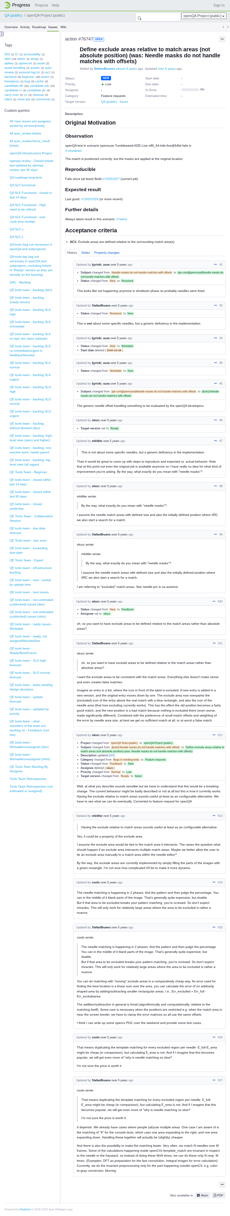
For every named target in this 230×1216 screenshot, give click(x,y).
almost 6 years (126, 68)
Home (18, 5)
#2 (221, 305)
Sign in (219, 5)
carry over (11, 94)
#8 (221, 486)
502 (7, 54)
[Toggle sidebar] (2, 34)
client (8, 99)
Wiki (63, 27)
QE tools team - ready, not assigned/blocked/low (28, 638)
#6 (221, 420)
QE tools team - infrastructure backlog (31, 570)
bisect (45, 76)
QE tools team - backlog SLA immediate (30, 324)
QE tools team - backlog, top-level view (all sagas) (30, 462)
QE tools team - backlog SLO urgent (30, 414)
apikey (9, 63)
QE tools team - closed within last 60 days (30, 494)
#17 (220, 1080)
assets (35, 67)
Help (55, 5)
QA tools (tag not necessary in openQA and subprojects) (31, 247)
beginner (28, 76)
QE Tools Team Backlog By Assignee (29, 769)
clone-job (23, 99)
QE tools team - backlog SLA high (30, 312)
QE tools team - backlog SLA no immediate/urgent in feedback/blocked (30, 350)
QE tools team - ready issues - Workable (31, 626)
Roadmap (39, 27)
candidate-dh (13, 85)
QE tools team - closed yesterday (26, 506)
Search (139, 17)
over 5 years (167, 68)
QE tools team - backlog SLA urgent (30, 377)
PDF (220, 1195)
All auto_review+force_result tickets (30, 143)
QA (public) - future (114, 101)
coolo (96, 882)
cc (25, 94)
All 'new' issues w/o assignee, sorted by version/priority (30, 123)
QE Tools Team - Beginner (28, 472)
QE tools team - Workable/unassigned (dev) (29, 745)
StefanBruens (104, 68)
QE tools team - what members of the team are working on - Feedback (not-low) (30, 728)
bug (27, 81)
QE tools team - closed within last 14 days (30, 482)
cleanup (38, 94)
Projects (41, 5)
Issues (53, 27)
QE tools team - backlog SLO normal (30, 401)
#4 (221, 363)
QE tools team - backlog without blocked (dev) (27, 426)
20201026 (91, 199)
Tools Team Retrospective (28, 779)
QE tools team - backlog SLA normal (30, 365)
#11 (220, 643)
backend (10, 76)
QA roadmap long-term (26, 177)
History (72, 252)
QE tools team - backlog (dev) (31, 290)
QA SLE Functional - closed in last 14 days (31, 195)
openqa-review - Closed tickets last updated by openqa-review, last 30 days (31, 165)
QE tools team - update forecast (26, 699)
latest (123, 219)
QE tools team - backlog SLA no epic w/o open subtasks (30, 336)
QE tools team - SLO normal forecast (30, 675)
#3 (221, 338)
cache (39, 81)
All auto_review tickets (25, 133)
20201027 (112, 179)
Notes (86, 252)
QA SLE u (16, 229)
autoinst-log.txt (29, 72)
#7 (221, 441)
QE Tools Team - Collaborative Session (31, 518)
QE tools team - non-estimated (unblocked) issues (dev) (31, 602)
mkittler (97, 441)
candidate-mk (39, 85)
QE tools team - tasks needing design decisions (31, 687)
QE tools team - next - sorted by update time (30, 582)
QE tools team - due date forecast (27, 530)
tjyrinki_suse (101, 264)
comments (42, 99)
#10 (220, 601)
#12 (220, 735)
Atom (204, 1195)
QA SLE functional (22, 185)
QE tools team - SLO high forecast (28, 663)
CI (16, 54)
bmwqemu (11, 81)
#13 (220, 815)
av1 (47, 72)
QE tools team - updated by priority (29, 711)
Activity (25, 27)
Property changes (106, 252)
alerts (21, 58)
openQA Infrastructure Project (31, 153)
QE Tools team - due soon (28, 540)
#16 (220, 1037)
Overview (11, 27)
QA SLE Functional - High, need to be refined (28, 207)
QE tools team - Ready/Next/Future (23, 651)
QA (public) (13, 15)
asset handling (14, 67)
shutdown (75, 150)
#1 (221, 264)
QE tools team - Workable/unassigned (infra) (30, 757)
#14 (220, 882)
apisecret (25, 63)
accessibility (32, 54)
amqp (35, 58)
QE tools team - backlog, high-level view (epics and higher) (31, 438)
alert (7, 58)
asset (41, 63)
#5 (221, 383)
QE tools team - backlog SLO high (30, 389)
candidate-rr (13, 90)
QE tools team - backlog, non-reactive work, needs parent (31, 450)
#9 (221, 534)
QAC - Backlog (20, 282)
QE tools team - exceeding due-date (28, 550)
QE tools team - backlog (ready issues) (27, 300)
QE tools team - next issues (29, 592)
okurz (96, 420)
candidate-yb (36, 90)
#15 (220, 927)
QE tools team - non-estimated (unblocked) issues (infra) (31, 614)
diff (112, 755)
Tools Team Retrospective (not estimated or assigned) (31, 789)
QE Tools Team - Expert (26, 560)
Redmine (25, 1209)
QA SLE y (16, 237)
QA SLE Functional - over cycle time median (28, 219)
